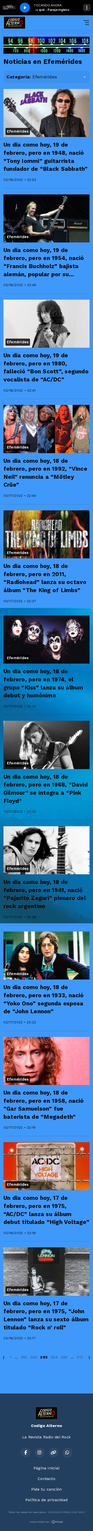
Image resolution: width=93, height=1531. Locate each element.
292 (33, 1357)
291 (24, 1357)
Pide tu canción (46, 1489)
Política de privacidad (46, 1499)
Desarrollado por (40, 1521)
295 (64, 1357)
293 (44, 1357)
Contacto (46, 1478)
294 (54, 1357)
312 (80, 1357)
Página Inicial (46, 1468)
